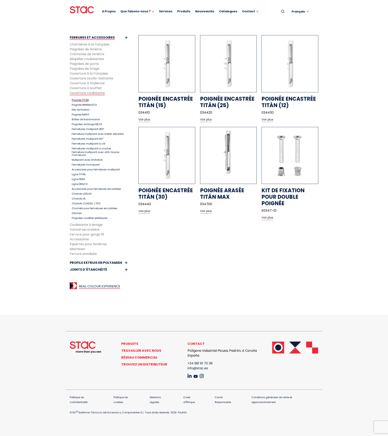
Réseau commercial (139, 357)
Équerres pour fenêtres (88, 244)
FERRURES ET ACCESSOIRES (92, 37)
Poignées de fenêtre (86, 49)
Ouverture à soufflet (86, 88)
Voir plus (144, 119)
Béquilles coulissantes (87, 59)
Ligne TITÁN (78, 174)
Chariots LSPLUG (82, 193)
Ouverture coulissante (87, 93)
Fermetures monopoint (86, 164)
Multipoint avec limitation (87, 159)
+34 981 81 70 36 (200, 363)
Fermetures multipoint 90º (87, 138)
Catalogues (228, 11)
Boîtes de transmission (86, 119)
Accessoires (79, 239)
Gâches (77, 213)
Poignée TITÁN (80, 100)
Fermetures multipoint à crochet (91, 148)
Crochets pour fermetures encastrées (94, 208)
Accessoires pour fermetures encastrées (96, 189)
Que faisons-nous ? (135, 11)
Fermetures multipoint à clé (88, 143)
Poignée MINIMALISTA (84, 104)
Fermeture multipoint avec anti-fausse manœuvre (95, 153)
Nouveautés (204, 11)
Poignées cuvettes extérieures (90, 218)
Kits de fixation (81, 109)
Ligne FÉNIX (78, 179)
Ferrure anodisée (83, 253)
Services (165, 11)
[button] (301, 11)
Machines (77, 249)
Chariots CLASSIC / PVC (86, 203)
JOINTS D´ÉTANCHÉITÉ (88, 269)
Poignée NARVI (80, 114)
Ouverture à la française (89, 73)
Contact (248, 11)
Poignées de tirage (84, 68)
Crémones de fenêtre (87, 54)
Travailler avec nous (141, 350)
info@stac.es (198, 368)
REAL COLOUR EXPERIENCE (99, 286)
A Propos (109, 11)
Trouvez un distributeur (144, 364)
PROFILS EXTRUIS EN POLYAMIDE (96, 262)
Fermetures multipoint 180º (88, 129)
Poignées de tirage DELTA (87, 124)
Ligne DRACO (80, 184)
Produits (183, 11)
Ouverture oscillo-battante (91, 78)
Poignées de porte (84, 63)
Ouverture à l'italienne (87, 83)
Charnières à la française (89, 44)
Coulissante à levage (86, 224)
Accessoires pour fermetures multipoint (96, 169)
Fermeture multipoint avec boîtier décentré (97, 134)
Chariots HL (79, 198)
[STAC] (82, 9)
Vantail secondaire (84, 229)
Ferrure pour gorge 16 (87, 234)
